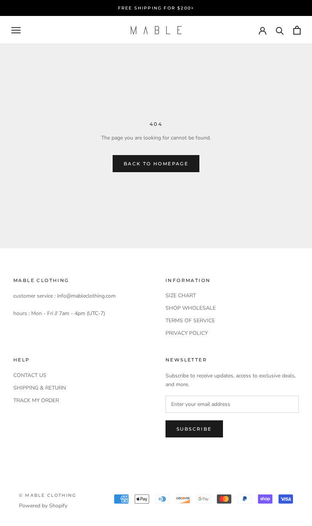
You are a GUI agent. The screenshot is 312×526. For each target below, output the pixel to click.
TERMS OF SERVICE (190, 320)
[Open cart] (297, 30)
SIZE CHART (181, 295)
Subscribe (194, 429)
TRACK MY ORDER (36, 400)
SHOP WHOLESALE (191, 308)
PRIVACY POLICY (187, 333)
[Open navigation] (16, 30)
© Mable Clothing (47, 495)
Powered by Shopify (43, 505)
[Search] (280, 30)
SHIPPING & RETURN (39, 387)
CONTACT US (29, 375)
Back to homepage (156, 163)
